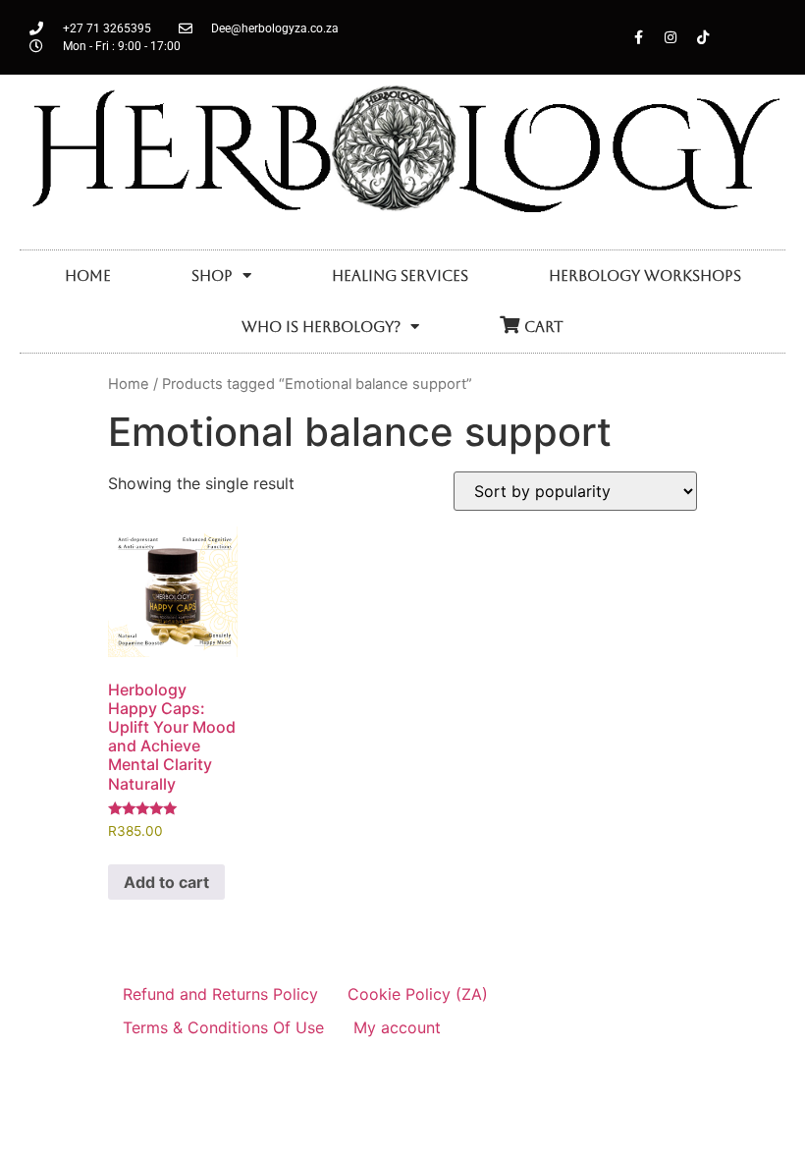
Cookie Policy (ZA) (418, 994)
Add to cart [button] (166, 882)
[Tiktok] (703, 37)
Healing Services (400, 275)
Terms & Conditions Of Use (223, 1027)
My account (397, 1027)
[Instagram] (670, 37)
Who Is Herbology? (321, 326)
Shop (212, 275)
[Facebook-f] (638, 37)
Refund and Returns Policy (220, 994)
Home (88, 275)
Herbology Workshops (645, 275)
